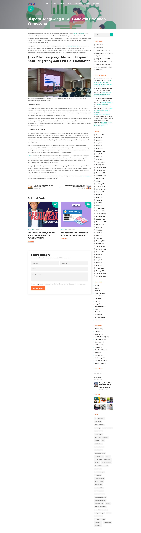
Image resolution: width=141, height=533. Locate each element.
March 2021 (99, 265)
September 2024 (101, 175)
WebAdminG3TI (38, 15)
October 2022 (100, 219)
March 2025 (99, 159)
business (98, 291)
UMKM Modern (107, 522)
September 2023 (101, 189)
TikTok (109, 513)
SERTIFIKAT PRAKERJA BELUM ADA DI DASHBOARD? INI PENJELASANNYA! (41, 235)
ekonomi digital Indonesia (101, 437)
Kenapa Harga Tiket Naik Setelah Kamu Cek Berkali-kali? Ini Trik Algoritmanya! (103, 53)
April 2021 (99, 263)
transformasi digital (100, 519)
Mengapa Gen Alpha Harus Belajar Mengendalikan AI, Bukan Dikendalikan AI (103, 67)
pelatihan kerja (98, 484)
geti (103, 440)
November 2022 (101, 216)
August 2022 (100, 224)
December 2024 (101, 167)
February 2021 (100, 268)
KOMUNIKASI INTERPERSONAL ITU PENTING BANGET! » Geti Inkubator (103, 90)
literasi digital (107, 459)
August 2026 (100, 135)
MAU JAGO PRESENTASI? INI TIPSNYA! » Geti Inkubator (103, 108)
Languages (98, 298)
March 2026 (99, 148)
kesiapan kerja (98, 450)
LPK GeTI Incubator (78, 34)
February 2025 (100, 162)
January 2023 (100, 211)
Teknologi (105, 510)
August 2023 (100, 192)
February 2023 (100, 208)
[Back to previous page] (59, 187)
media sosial (98, 475)
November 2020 (101, 276)
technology (98, 314)
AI (95, 418)
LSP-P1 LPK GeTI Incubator (101, 465)
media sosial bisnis (99, 478)
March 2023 (99, 205)
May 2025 (99, 154)
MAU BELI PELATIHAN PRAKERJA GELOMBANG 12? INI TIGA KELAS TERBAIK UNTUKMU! (103, 83)
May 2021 (99, 260)
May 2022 (99, 233)
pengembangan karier (100, 497)
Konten (108, 456)
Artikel (30, 15)
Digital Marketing (100, 293)
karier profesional (99, 447)
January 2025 (100, 165)
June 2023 (99, 197)
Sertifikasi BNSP (100, 306)
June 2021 (99, 257)
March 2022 (99, 238)
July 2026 (99, 137)
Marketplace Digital (100, 472)
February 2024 (100, 184)
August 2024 (100, 178)
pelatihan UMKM (99, 488)
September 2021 (101, 249)
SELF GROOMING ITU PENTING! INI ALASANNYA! (103, 103)
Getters (30, 156)
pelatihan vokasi (99, 491)
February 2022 (100, 241)
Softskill (97, 312)
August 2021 (100, 252)
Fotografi (97, 440)
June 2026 (99, 140)
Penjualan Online (99, 503)
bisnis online (98, 421)
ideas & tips (99, 296)
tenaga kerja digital (100, 513)
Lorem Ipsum (99, 45)
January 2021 (100, 271)
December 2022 (101, 214)
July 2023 (99, 195)
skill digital (97, 510)
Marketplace (98, 469)
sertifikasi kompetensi (100, 506)
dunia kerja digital (107, 428)
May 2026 (99, 143)
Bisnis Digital (101, 418)
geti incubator (98, 443)
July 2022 (99, 227)
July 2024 (99, 181)
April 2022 (99, 235)
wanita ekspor (99, 320)
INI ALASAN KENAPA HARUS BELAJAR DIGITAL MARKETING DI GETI (103, 124)
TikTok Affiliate (98, 516)
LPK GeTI (97, 462)
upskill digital (98, 525)
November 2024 (101, 170)
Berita (97, 288)
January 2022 (100, 243)
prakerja (108, 503)
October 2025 (100, 151)
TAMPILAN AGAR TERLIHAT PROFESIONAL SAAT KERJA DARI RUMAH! (102, 94)
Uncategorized (100, 317)
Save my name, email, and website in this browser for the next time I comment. (59, 284)
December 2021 (101, 246)
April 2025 (99, 156)
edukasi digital (98, 431)
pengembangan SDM (100, 500)
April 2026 (99, 146)
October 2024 (100, 173)
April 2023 (99, 203)
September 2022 (101, 222)
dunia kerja (97, 428)
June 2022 (99, 230)
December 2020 (101, 273)
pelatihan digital (99, 481)
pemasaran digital (99, 494)
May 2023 (99, 200)
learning (97, 301)
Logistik (97, 304)
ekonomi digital (99, 434)
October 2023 (100, 186)
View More (31, 241)
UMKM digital (98, 522)
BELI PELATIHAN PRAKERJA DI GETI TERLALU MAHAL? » (103, 80)
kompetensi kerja (99, 456)
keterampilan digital (100, 453)
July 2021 (99, 254)
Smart (97, 309)
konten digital (98, 459)
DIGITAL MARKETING (99, 425)
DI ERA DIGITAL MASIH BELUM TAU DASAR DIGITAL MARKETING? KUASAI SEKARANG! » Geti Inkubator (103, 119)
